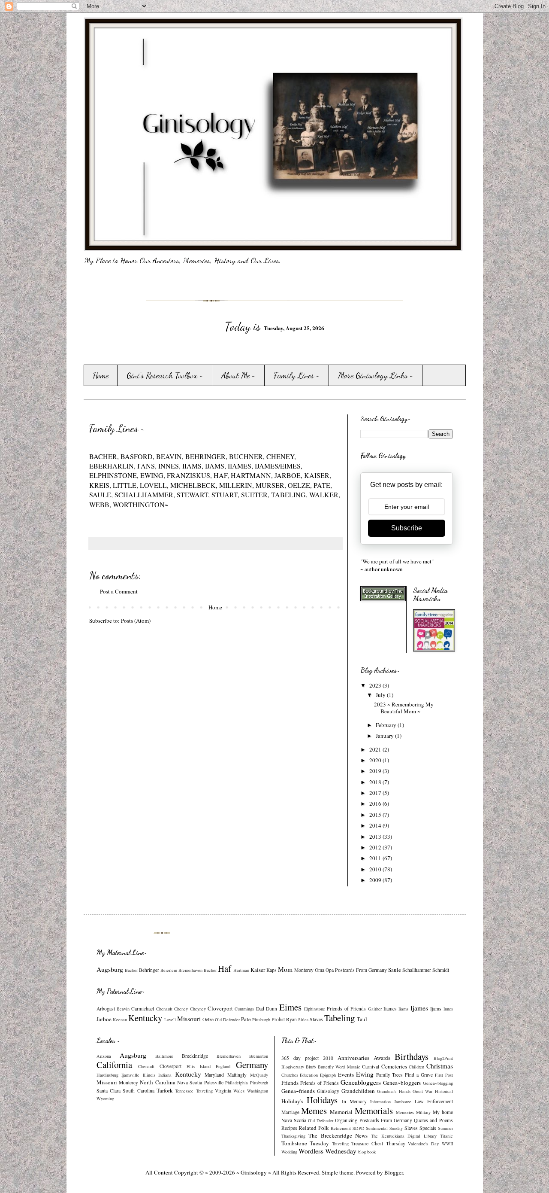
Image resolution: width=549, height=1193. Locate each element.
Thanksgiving (293, 1136)
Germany (252, 1065)
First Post (444, 1075)
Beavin (123, 1009)
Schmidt (440, 970)
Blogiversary (292, 1067)
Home (101, 375)
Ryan (291, 1019)
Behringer (149, 970)
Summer (445, 1128)
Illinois (149, 1075)
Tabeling (339, 1018)
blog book (367, 1152)
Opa (330, 970)
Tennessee (184, 1091)
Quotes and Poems (433, 1120)
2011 (376, 858)
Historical (444, 1091)
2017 (376, 793)
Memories (405, 1112)
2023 (376, 685)
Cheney (181, 1009)
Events (346, 1074)
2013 (376, 836)
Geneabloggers (361, 1082)
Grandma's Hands (393, 1091)
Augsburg (110, 969)
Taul (362, 1019)
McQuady (259, 1075)
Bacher (131, 970)
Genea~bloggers (402, 1082)
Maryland (214, 1074)
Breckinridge (195, 1056)
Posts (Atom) (136, 620)
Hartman (241, 970)
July (381, 695)
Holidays (322, 1100)
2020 (376, 760)
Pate (246, 1019)
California (114, 1065)
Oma (319, 970)
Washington (257, 1091)
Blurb (311, 1067)
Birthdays (411, 1056)
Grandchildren (358, 1091)
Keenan (120, 1019)
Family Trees (389, 1074)
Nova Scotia (189, 1082)
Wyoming (105, 1099)
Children (416, 1067)
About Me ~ (238, 375)
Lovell (170, 1019)
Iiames (390, 1008)
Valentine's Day (423, 1144)
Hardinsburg (107, 1075)
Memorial (341, 1112)
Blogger (393, 1172)
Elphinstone (314, 1009)
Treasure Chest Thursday (378, 1143)
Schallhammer (416, 970)
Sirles (303, 1019)
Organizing (346, 1120)
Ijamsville (130, 1075)
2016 (376, 803)
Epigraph (328, 1075)
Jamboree (402, 1102)
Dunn (271, 1008)
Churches (289, 1075)
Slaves (316, 1019)
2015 (376, 815)
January (385, 736)
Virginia (223, 1090)
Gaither (375, 1009)
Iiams (403, 1009)
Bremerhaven (190, 970)
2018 (376, 782)
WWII (447, 1144)
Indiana (165, 1075)
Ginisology (328, 1091)
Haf (224, 968)
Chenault (164, 1009)
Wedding (289, 1152)
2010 (376, 869)
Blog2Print (443, 1058)
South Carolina (138, 1090)
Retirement (341, 1128)
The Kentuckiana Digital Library (404, 1136)
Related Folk (314, 1128)
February (387, 725)
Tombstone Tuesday (305, 1143)
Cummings (244, 1009)
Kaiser (257, 970)
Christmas (439, 1066)
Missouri (189, 1018)
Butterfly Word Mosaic (339, 1067)
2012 (376, 847)
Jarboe (104, 1019)
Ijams (435, 1008)
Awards (382, 1058)
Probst (278, 1019)
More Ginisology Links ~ (375, 375)
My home (443, 1112)
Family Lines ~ (297, 375)
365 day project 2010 (307, 1058)
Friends (290, 1082)
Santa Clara (109, 1090)
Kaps (271, 970)
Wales (238, 1091)
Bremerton (258, 1056)
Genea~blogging (438, 1083)
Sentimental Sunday (384, 1128)
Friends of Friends (346, 1008)
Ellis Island (199, 1066)
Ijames (419, 1008)
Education (309, 1075)
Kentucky (145, 1018)
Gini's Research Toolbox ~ (165, 375)
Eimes (290, 1007)
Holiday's (292, 1101)
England (223, 1066)
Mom (285, 969)
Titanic (446, 1136)
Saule (394, 970)
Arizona (104, 1056)
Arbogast (106, 1008)
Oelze (208, 1019)
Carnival (370, 1066)
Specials (427, 1128)
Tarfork (165, 1090)
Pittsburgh (261, 1019)
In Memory (354, 1101)
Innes (448, 1009)
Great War (422, 1091)
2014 (376, 825)
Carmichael (142, 1008)
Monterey (304, 970)
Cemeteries (394, 1066)
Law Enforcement (433, 1101)
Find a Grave (419, 1074)
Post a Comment (119, 591)
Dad (260, 1008)
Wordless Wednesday (327, 1151)
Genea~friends (298, 1091)
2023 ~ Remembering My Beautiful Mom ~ (404, 707)
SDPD (359, 1128)
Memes (314, 1111)
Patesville (213, 1082)
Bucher (210, 970)
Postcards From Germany (361, 970)
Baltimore (164, 1056)
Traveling (204, 1091)
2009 (376, 880)
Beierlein (168, 970)
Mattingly (237, 1074)
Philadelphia (236, 1083)
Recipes (289, 1128)
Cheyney (198, 1009)
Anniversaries (353, 1058)
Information (380, 1102)
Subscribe (406, 528)
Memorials (374, 1111)
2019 (376, 771)
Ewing (365, 1074)
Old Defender (227, 1019)
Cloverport (220, 1008)
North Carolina (157, 1082)
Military (423, 1112)
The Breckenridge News (338, 1135)
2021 (376, 749)
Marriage (290, 1112)
